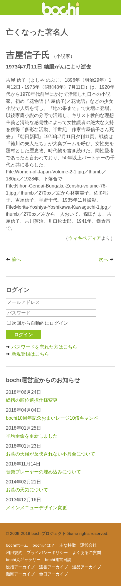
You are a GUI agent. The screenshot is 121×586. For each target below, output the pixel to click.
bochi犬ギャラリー (23, 559)
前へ (16, 259)
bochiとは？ (44, 545)
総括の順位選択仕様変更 (32, 400)
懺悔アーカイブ (20, 574)
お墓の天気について (27, 489)
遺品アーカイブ (86, 567)
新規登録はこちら (30, 353)
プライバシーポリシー (47, 552)
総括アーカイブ (20, 567)
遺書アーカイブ (53, 567)
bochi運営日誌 (58, 559)
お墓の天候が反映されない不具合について (50, 453)
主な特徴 (67, 545)
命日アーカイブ (53, 574)
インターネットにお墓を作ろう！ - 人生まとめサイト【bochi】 (60, 7)
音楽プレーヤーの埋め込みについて (43, 471)
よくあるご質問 (86, 552)
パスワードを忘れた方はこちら (44, 346)
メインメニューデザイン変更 (36, 507)
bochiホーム (17, 545)
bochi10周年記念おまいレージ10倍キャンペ (52, 418)
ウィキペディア (84, 238)
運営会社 (88, 545)
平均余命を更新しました (32, 435)
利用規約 (14, 552)
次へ (103, 259)
